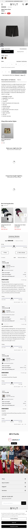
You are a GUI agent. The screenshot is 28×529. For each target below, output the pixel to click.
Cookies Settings (14, 518)
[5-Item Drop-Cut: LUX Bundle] (7, 215)
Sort (15, 257)
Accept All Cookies (14, 526)
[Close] (26, 511)
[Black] (2, 58)
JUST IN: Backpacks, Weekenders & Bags (14, 1)
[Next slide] (25, 1)
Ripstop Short (20, 51)
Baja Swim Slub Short (10, 267)
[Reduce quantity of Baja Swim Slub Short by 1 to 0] (2, 72)
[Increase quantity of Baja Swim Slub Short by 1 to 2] (9, 72)
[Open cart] (26, 4)
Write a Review (22, 253)
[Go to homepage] (14, 4)
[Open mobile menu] (2, 4)
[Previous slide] (2, 1)
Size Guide (19, 61)
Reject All (14, 522)
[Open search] (23, 4)
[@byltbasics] (9, 439)
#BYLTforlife (14, 434)
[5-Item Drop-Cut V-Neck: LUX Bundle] (21, 215)
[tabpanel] (14, 100)
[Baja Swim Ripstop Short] (7, 130)
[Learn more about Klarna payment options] (24, 75)
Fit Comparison (23, 48)
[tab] (8, 80)
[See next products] (25, 215)
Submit (23, 503)
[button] (6, 7)
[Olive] (5, 58)
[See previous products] (2, 215)
